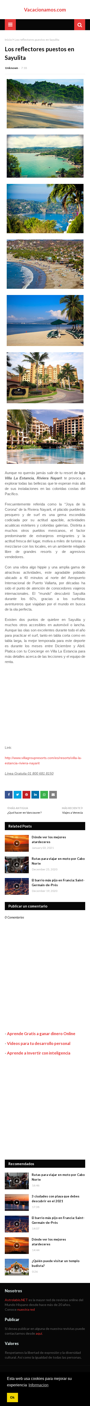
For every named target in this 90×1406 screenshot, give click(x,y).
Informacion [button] (38, 1385)
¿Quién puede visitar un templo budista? (55, 1263)
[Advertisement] (45, 1107)
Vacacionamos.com (45, 9)
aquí (39, 1333)
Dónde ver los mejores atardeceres (49, 839)
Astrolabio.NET (16, 1300)
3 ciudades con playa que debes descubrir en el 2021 (55, 1198)
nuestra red (26, 1309)
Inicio (8, 39)
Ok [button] (12, 1397)
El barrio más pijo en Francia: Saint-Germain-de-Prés (58, 882)
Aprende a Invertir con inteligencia (38, 1052)
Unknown (11, 68)
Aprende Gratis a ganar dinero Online (41, 1033)
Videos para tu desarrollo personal (38, 1043)
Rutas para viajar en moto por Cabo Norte (58, 861)
